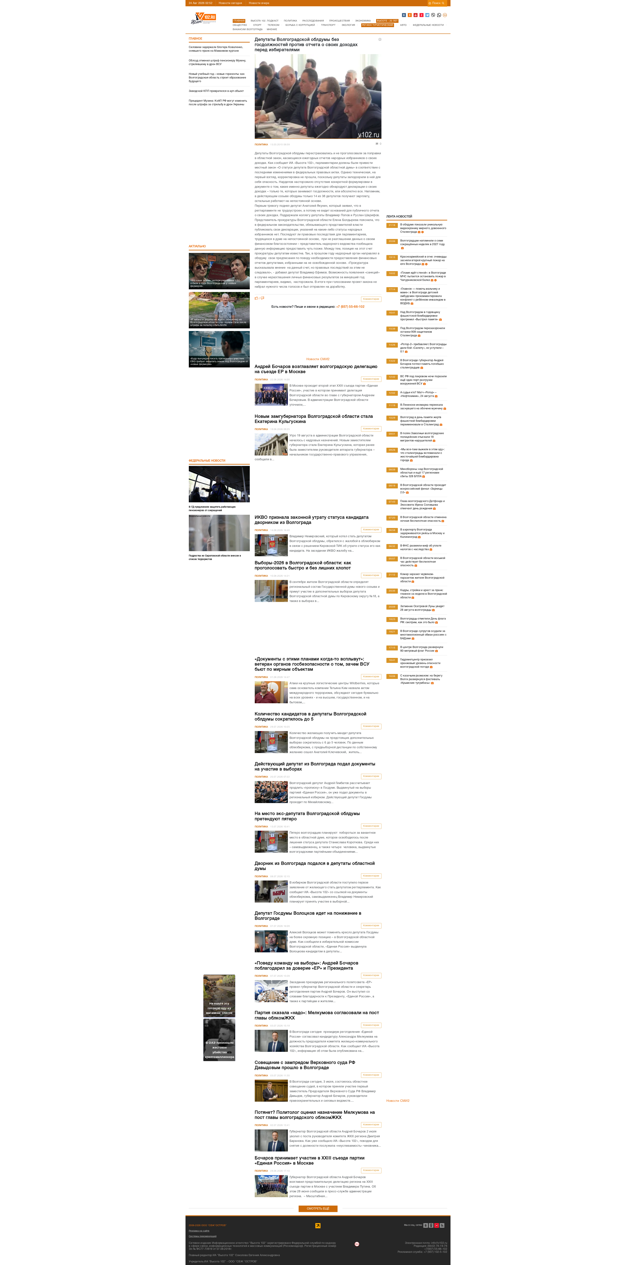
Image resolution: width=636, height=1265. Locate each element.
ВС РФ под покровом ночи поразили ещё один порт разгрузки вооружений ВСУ (423, 380)
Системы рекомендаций (202, 1236)
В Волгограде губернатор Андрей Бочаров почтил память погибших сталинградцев (422, 364)
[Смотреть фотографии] (418, 232)
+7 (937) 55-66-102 (350, 306)
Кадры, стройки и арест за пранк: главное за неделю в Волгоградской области (423, 594)
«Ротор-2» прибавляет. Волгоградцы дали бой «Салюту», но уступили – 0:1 (423, 348)
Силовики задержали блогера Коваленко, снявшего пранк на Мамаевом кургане (216, 49)
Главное (195, 39)
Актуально (197, 246)
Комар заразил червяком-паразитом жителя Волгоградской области (422, 578)
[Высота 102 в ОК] (410, 15)
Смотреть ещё (318, 1209)
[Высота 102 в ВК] (404, 15)
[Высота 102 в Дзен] (422, 15)
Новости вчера (259, 3)
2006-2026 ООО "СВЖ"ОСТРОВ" (208, 1225)
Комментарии (371, 299)
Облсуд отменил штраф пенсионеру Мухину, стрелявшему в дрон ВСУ (217, 63)
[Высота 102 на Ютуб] (416, 15)
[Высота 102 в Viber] (433, 15)
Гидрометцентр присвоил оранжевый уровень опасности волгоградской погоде (420, 663)
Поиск (436, 3)
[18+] (445, 15)
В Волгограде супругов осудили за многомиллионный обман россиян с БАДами (423, 635)
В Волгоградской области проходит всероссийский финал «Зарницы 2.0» (423, 489)
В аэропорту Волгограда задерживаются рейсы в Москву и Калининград (422, 533)
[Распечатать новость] (380, 39)
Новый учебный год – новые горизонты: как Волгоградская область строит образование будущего (217, 78)
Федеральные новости (207, 461)
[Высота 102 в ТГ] (427, 15)
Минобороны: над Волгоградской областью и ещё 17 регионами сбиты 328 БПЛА (421, 473)
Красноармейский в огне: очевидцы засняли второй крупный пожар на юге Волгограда (423, 260)
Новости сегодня (230, 3)
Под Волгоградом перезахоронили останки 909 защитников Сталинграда (422, 332)
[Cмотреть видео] (422, 232)
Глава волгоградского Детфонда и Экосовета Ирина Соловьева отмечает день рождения (422, 505)
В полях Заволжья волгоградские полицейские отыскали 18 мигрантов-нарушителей (422, 437)
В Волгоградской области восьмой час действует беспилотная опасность (422, 562)
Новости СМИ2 (318, 359)
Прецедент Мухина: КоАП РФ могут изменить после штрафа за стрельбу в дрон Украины (218, 103)
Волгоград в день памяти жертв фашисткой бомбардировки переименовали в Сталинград (420, 421)
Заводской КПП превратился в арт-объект (216, 91)
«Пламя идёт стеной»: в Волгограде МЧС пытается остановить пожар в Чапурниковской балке (423, 276)
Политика (261, 145)
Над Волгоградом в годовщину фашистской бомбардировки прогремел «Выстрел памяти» (420, 316)
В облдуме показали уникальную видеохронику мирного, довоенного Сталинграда (423, 228)
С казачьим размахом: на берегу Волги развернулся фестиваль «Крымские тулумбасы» (421, 679)
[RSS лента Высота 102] (442, 1225)
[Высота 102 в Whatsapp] (439, 15)
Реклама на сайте (199, 1231)
